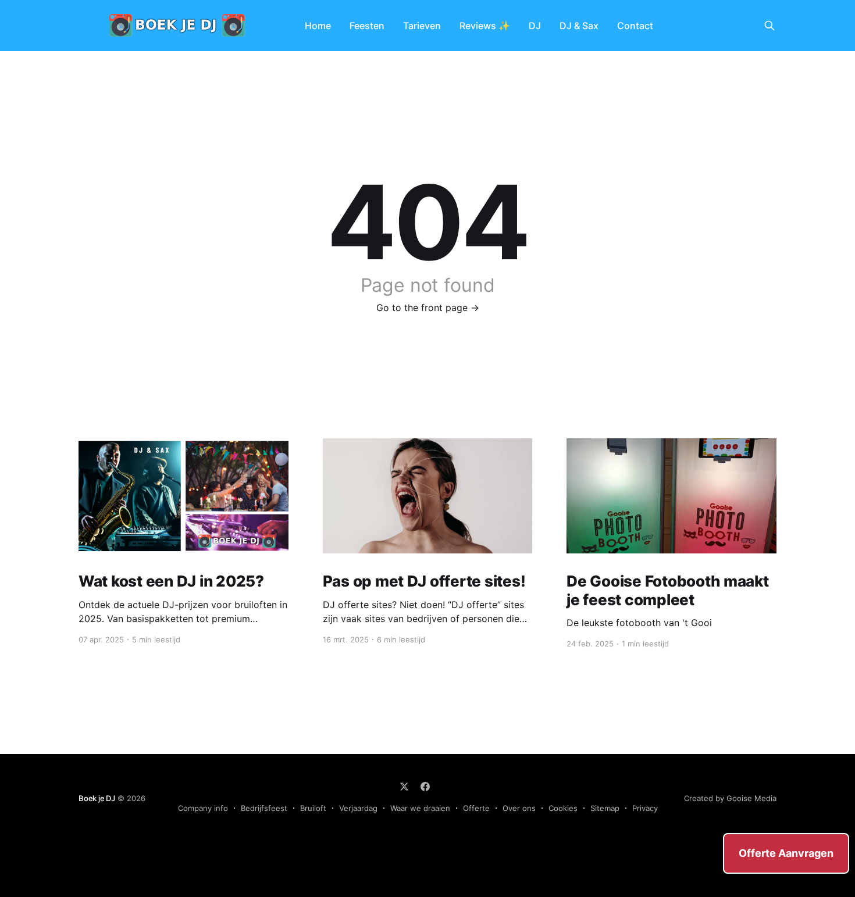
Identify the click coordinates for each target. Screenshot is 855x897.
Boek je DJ (97, 798)
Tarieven (422, 25)
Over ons (519, 808)
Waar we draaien (420, 808)
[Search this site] (769, 25)
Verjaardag (358, 808)
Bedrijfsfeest (264, 808)
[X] (404, 786)
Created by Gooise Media (730, 798)
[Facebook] (425, 786)
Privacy (645, 808)
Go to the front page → (427, 307)
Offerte (476, 808)
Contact (635, 25)
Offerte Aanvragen (786, 853)
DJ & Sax (579, 25)
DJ (535, 25)
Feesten (367, 25)
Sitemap (604, 808)
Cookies (563, 808)
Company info (203, 808)
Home (318, 25)
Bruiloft (313, 808)
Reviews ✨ (484, 25)
